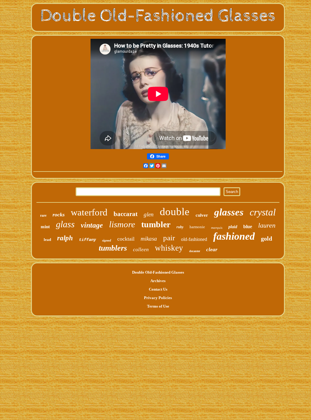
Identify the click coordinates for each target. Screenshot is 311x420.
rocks (59, 215)
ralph (65, 238)
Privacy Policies (158, 297)
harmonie (197, 227)
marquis (216, 227)
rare (43, 215)
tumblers (113, 248)
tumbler (155, 224)
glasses (229, 212)
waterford (89, 212)
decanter (194, 251)
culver (202, 215)
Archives (158, 280)
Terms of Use (158, 306)
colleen (141, 249)
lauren (266, 225)
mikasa (149, 238)
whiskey (169, 247)
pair (169, 238)
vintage (92, 225)
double (175, 212)
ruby (179, 227)
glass (65, 224)
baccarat (126, 214)
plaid (232, 227)
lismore (122, 224)
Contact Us (158, 289)
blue (247, 226)
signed (106, 240)
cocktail (126, 239)
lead (47, 239)
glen (149, 214)
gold (266, 238)
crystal (263, 212)
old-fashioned (194, 239)
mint (45, 226)
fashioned (234, 236)
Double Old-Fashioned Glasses (158, 272)
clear (211, 249)
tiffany (87, 239)
